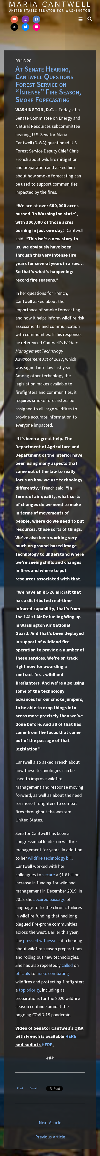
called (67, 965)
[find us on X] (14, 27)
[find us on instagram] (25, 19)
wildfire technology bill (50, 858)
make (41, 973)
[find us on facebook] (36, 19)
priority (33, 990)
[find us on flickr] (36, 27)
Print (20, 1088)
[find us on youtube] (14, 19)
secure (48, 875)
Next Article (50, 1122)
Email (33, 1088)
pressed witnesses (40, 940)
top (22, 990)
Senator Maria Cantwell (49, 6)
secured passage (49, 899)
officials (22, 973)
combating (58, 973)
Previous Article (50, 1137)
